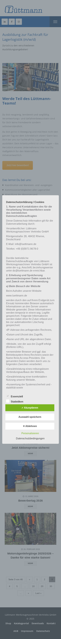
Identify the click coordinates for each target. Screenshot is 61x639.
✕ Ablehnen (30, 426)
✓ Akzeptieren (29, 407)
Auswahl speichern (29, 416)
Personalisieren (30, 433)
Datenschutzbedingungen (30, 438)
